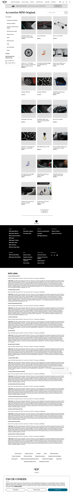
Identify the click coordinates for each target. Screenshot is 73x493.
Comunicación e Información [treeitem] (12, 20)
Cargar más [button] (44, 211)
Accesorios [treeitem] (8, 17)
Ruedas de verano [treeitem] (10, 34)
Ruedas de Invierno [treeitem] (10, 40)
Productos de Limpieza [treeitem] (11, 23)
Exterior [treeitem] (8, 50)
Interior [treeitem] (8, 37)
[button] (66, 12)
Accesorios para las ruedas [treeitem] (12, 31)
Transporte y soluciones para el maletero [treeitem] (12, 27)
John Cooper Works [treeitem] (10, 47)
